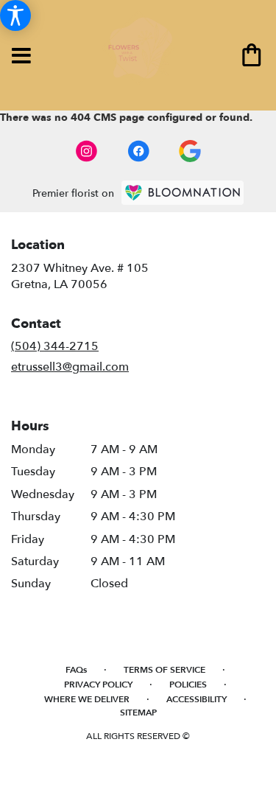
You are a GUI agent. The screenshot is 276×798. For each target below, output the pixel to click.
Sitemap (138, 712)
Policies (188, 684)
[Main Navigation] (21, 57)
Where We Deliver (87, 699)
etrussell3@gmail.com (70, 367)
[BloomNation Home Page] (182, 193)
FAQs (76, 670)
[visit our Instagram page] (87, 151)
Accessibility (196, 699)
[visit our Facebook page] (138, 151)
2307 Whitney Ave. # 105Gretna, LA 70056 (80, 276)
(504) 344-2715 (55, 346)
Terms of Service (164, 670)
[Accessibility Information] (15, 15)
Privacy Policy (98, 684)
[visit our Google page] (190, 151)
